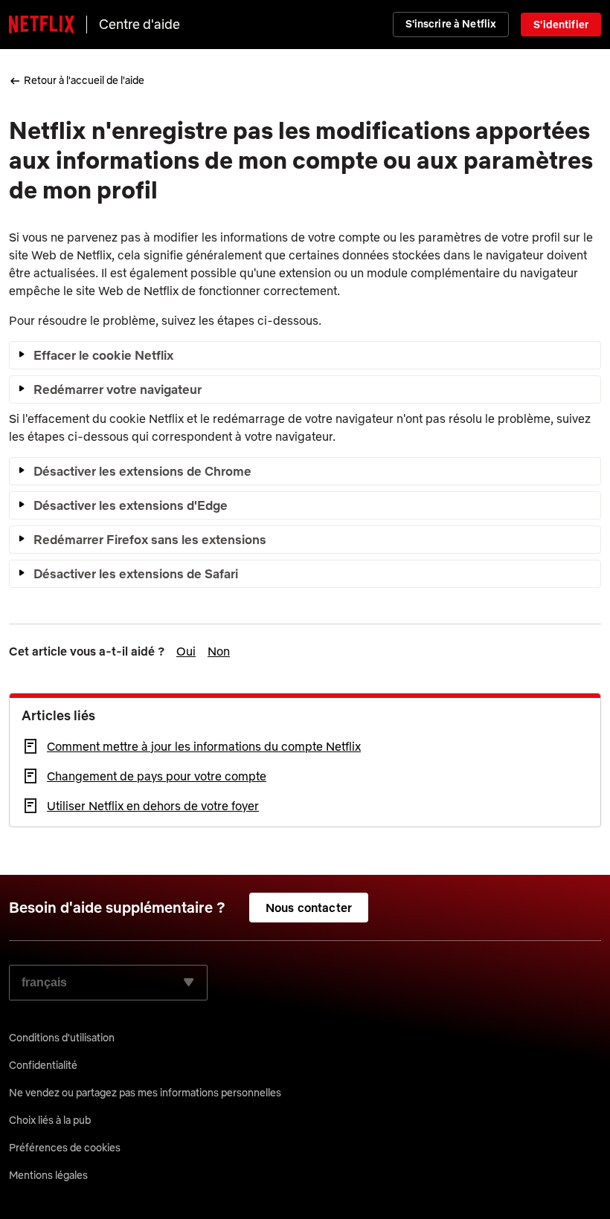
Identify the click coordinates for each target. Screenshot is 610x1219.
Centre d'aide (139, 24)
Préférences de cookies (65, 1147)
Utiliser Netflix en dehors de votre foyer (153, 805)
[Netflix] (41, 24)
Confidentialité (43, 1065)
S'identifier (560, 24)
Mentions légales (48, 1175)
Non (219, 651)
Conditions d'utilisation (62, 1037)
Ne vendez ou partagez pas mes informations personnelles (145, 1092)
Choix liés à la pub (50, 1120)
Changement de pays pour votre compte (156, 776)
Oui (186, 651)
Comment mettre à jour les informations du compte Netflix (204, 746)
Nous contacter (309, 907)
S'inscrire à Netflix (451, 23)
